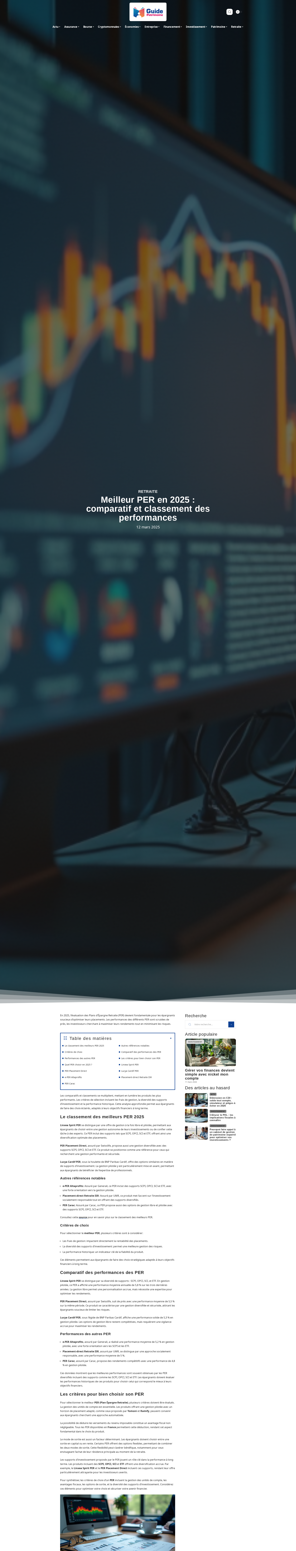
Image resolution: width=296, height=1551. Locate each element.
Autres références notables (135, 1045)
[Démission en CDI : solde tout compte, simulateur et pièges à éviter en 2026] (196, 1100)
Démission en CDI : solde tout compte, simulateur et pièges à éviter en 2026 (222, 1102)
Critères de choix (73, 1051)
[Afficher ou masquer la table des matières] (142, 1038)
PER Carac (70, 1083)
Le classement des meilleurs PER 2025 (84, 1045)
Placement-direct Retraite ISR (136, 1077)
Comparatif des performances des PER (141, 1051)
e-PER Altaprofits (73, 1077)
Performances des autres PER (80, 1058)
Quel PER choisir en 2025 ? (78, 1064)
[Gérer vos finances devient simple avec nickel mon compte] (210, 1052)
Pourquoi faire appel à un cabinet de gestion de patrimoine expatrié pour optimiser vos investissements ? (223, 1134)
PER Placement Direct (76, 1070)
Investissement (195, 1042)
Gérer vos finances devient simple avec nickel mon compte (210, 1074)
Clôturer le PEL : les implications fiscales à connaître (223, 1117)
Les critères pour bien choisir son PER (140, 1058)
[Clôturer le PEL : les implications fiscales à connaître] (196, 1116)
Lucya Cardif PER (130, 1070)
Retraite (148, 491)
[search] (229, 12)
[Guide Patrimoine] (148, 12)
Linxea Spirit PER (130, 1064)
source (83, 1217)
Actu (213, 1094)
